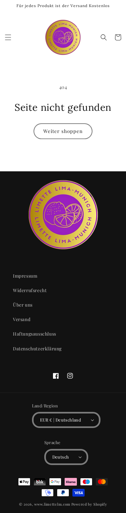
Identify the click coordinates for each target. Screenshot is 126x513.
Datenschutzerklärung (37, 349)
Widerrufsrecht (30, 290)
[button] (8, 37)
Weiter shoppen (63, 131)
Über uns (23, 305)
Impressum (25, 276)
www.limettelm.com (52, 504)
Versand (21, 319)
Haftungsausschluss (34, 334)
